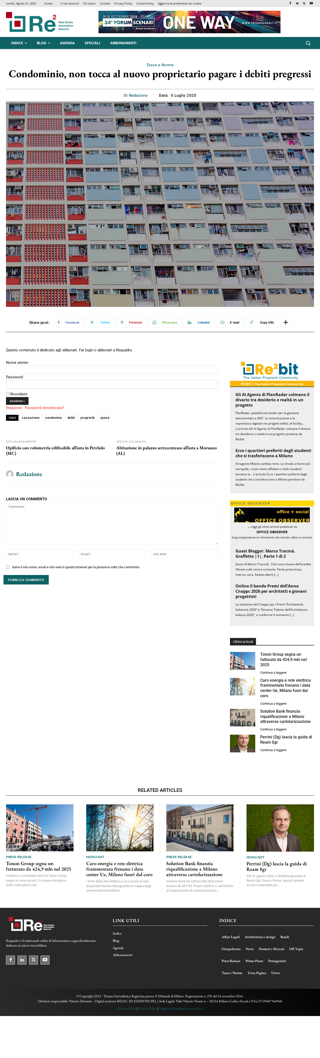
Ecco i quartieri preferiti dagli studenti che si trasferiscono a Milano (273, 453)
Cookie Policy (147, 1008)
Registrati (14, 408)
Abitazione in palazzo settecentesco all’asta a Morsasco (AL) (166, 450)
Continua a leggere (273, 672)
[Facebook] (290, 3)
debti (71, 418)
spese (105, 418)
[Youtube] (311, 3)
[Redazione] (10, 474)
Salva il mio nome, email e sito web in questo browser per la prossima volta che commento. (76, 567)
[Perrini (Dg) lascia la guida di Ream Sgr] (242, 743)
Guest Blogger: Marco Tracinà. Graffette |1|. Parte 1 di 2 (265, 553)
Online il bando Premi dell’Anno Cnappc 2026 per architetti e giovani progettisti (271, 591)
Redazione (138, 95)
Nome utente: (17, 362)
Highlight (95, 857)
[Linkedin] (297, 3)
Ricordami (18, 394)
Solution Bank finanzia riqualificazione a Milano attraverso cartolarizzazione (285, 716)
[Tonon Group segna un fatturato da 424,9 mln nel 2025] (242, 661)
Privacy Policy (126, 1008)
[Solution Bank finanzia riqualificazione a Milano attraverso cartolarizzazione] (242, 718)
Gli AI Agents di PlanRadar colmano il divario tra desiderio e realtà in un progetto (273, 400)
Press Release (19, 857)
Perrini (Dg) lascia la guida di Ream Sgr (276, 866)
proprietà (87, 418)
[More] (285, 323)
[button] (308, 43)
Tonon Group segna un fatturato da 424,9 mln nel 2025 (283, 659)
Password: (15, 377)
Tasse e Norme (160, 65)
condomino (53, 418)
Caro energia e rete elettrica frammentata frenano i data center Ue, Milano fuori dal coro (285, 688)
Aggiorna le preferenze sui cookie (181, 1008)
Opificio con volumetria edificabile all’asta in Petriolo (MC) (55, 450)
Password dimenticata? (44, 408)
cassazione (31, 418)
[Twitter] (304, 3)
